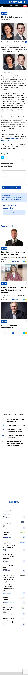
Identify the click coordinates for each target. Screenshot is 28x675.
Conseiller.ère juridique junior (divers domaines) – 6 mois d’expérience (9, 545)
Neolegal (4, 550)
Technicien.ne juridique (6, 598)
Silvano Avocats (6, 625)
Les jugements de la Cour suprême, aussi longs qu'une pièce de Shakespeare (15, 443)
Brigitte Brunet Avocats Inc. (8, 614)
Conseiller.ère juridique (6, 533)
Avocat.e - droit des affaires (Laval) (8, 523)
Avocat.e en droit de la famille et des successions (8, 609)
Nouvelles (4, 13)
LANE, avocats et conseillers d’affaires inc (8, 527)
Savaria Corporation (7, 537)
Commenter (16, 261)
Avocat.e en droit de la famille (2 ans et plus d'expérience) (8, 620)
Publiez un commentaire (11, 188)
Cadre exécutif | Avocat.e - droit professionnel (7, 513)
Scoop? (24, 5)
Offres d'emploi (14, 5)
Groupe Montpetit (6, 517)
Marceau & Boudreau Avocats (8, 602)
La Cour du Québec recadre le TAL (16, 425)
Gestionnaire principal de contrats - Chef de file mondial (9, 556)
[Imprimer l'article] (26, 261)
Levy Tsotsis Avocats (7, 593)
